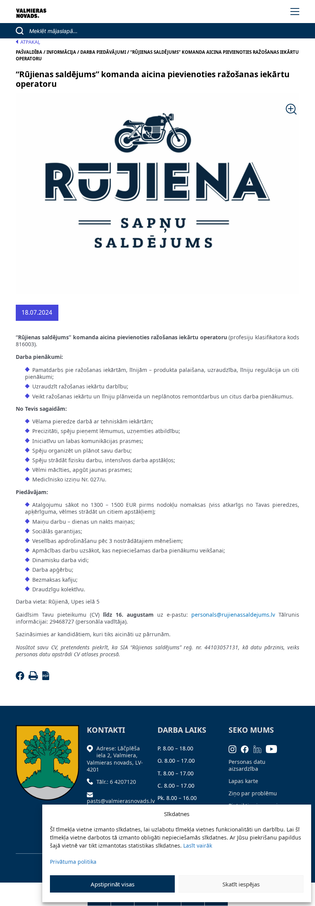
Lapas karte (243, 781)
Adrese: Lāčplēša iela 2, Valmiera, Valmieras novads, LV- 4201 (115, 759)
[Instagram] (235, 748)
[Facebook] (21, 678)
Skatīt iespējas (241, 884)
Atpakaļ (30, 42)
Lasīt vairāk (197, 845)
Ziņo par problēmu (253, 793)
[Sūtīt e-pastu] (92, 794)
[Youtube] (274, 748)
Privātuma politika (73, 861)
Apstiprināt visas (112, 884)
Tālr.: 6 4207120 (116, 781)
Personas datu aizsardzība (247, 765)
